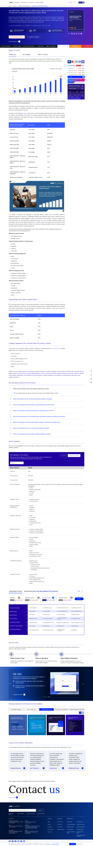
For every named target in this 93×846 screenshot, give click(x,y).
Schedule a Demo (18, 694)
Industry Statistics (20, 813)
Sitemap (49, 821)
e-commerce (55, 348)
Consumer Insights (41, 813)
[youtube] (18, 841)
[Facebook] (72, 34)
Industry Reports (69, 821)
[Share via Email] (81, 34)
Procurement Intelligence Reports (71, 832)
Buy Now (70, 76)
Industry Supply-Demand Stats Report (81, 836)
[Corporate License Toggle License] (71, 598)
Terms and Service (51, 829)
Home (10, 6)
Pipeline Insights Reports (81, 826)
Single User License (73, 70)
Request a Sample (72, 88)
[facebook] (10, 841)
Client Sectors (31, 2)
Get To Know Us (34, 768)
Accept (72, 844)
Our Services (53, 768)
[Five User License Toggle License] (54, 598)
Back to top (3, 840)
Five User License (72, 72)
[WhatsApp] (77, 34)
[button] (69, 2)
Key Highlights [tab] (27, 54)
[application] (37, 84)
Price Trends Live (31, 709)
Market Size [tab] (12, 54)
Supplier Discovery (46, 709)
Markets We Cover (74, 768)
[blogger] (24, 841)
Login (80, 2)
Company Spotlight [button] (39, 2)
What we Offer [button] (24, 2)
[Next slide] (83, 712)
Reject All (81, 844)
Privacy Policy (50, 826)
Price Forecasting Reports (71, 824)
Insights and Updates (60, 829)
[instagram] (13, 841)
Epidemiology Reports (80, 829)
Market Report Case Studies (74, 85)
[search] (74, 2)
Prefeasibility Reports (70, 826)
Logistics (15, 6)
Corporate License (73, 74)
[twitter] (21, 841)
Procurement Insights (31, 813)
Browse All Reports (13, 41)
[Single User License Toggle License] (38, 598)
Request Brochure (16, 768)
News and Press (59, 826)
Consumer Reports (70, 829)
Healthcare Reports (80, 821)
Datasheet (71, 68)
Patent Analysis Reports (80, 824)
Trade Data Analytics (16, 709)
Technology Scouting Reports (80, 832)
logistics (25, 113)
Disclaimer (49, 824)
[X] (79, 34)
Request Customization (74, 455)
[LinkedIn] (74, 34)
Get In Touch (12, 797)
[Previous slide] (80, 712)
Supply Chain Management (24, 6)
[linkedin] (15, 841)
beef (34, 222)
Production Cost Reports (61, 709)
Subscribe (40, 810)
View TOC (63, 455)
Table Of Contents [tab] (43, 54)
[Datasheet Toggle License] (18, 598)
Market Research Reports (77, 709)
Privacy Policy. (56, 844)
